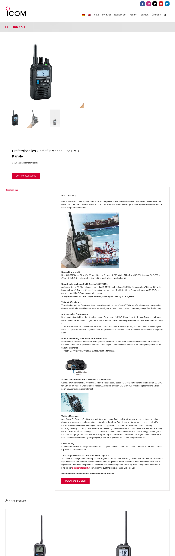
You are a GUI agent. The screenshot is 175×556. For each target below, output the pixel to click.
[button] (165, 15)
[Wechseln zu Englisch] (89, 15)
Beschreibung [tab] (11, 190)
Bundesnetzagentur (80, 468)
